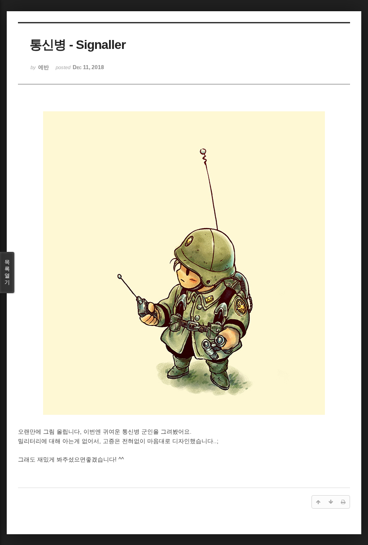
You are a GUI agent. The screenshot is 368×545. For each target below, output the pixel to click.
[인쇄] (343, 502)
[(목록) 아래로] (330, 502)
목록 (7, 272)
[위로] (318, 502)
